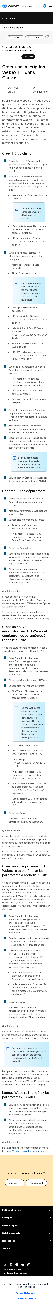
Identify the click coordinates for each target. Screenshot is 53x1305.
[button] (44, 5)
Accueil (4, 18)
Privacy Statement (25, 1293)
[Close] (49, 1280)
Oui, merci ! (14, 1183)
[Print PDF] (19, 57)
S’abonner (28, 57)
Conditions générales (12, 1269)
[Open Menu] (50, 5)
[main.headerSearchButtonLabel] (38, 5)
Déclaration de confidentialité (15, 1273)
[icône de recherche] (38, 6)
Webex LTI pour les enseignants (28, 1151)
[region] (26, 1290)
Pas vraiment (36, 1183)
